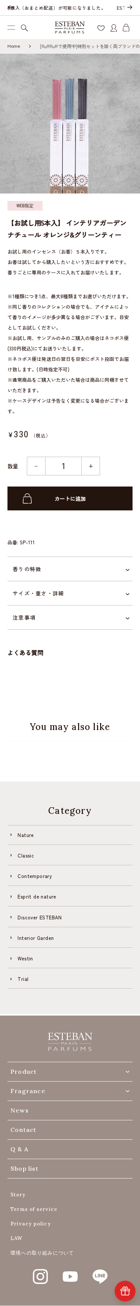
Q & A (19, 1149)
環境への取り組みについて (42, 1253)
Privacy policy (30, 1224)
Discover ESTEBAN (40, 917)
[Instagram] (40, 1272)
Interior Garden (36, 937)
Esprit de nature (37, 896)
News (19, 1110)
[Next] (129, 8)
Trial (23, 978)
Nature (26, 834)
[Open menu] (11, 27)
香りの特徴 (27, 569)
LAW (16, 1238)
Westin (25, 958)
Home (13, 46)
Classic (26, 855)
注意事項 (24, 617)
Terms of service (33, 1209)
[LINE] (100, 1272)
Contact (23, 1129)
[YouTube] (70, 1272)
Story (17, 1195)
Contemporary (35, 875)
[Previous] (10, 8)
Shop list (24, 1168)
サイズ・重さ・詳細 (38, 593)
